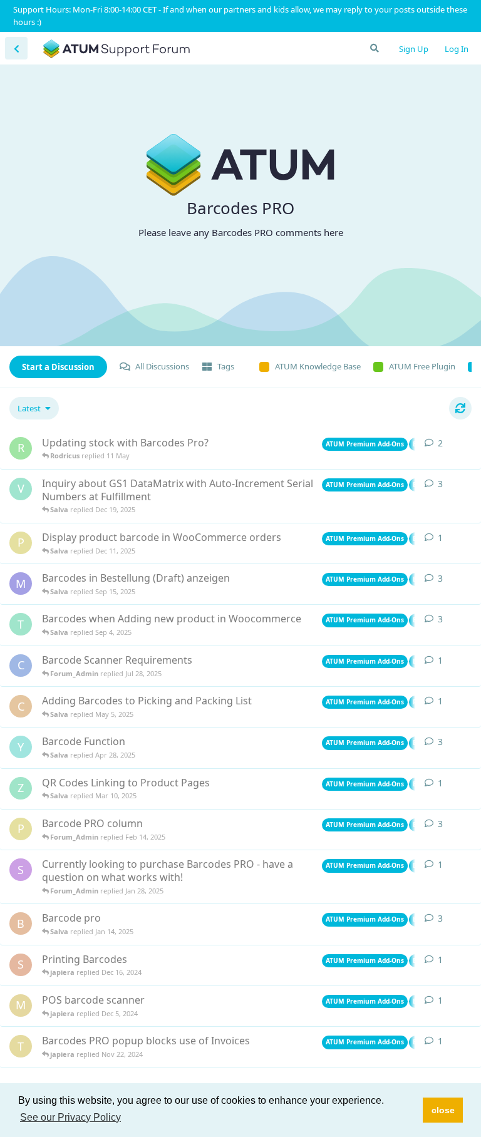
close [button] (443, 1110)
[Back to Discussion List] (16, 48)
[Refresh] (460, 408)
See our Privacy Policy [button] (70, 1117)
